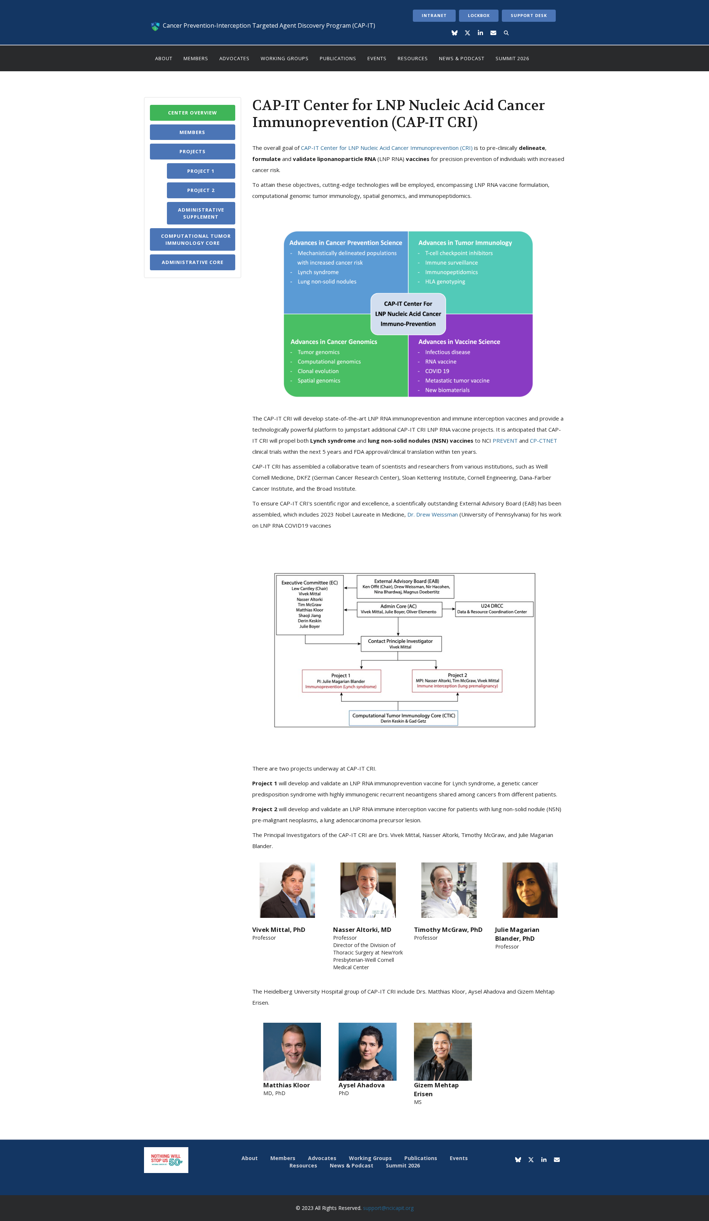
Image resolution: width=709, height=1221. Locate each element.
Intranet (434, 15)
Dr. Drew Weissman (432, 514)
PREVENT (505, 440)
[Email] (493, 33)
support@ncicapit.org (388, 1207)
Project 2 (201, 190)
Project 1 (201, 171)
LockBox (479, 15)
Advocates (234, 58)
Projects (192, 151)
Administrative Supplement (201, 213)
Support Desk (529, 15)
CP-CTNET (543, 440)
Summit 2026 (512, 58)
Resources (413, 58)
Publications (338, 58)
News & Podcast (461, 58)
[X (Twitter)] (467, 33)
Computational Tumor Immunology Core (196, 239)
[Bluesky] (454, 33)
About (163, 58)
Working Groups (285, 58)
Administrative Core (192, 262)
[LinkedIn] (480, 33)
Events (377, 58)
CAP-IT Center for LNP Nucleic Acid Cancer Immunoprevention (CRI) (387, 147)
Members (196, 58)
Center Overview (192, 112)
